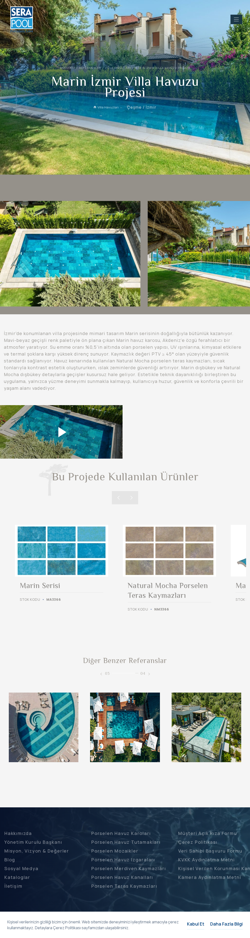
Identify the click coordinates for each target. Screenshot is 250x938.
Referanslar (90, 68)
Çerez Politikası (197, 842)
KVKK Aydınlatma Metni (206, 859)
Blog (9, 859)
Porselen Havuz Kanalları (122, 877)
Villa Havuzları (118, 68)
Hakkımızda (18, 833)
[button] (118, 497)
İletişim (13, 886)
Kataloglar (17, 877)
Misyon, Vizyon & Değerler (36, 850)
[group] (61, 563)
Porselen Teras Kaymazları (124, 886)
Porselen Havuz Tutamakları (126, 842)
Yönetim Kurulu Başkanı (33, 842)
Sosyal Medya (21, 868)
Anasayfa (67, 68)
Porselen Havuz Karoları (121, 833)
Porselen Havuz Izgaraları (123, 859)
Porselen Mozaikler (114, 850)
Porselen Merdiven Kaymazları (128, 868)
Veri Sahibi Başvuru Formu (210, 850)
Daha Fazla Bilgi (226, 924)
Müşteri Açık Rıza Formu (207, 833)
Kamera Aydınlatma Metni (209, 877)
